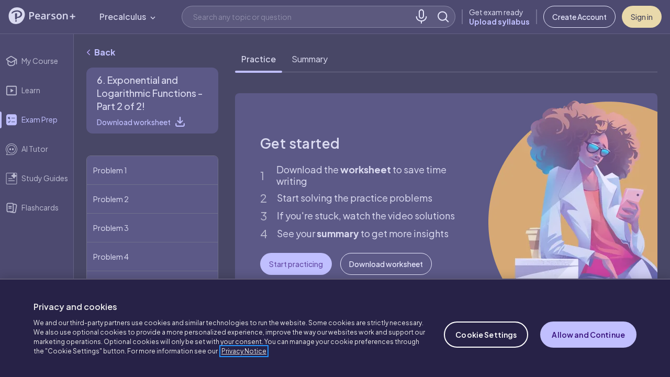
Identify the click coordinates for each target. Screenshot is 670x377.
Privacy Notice (243, 351)
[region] (335, 328)
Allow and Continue (588, 334)
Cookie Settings (486, 334)
